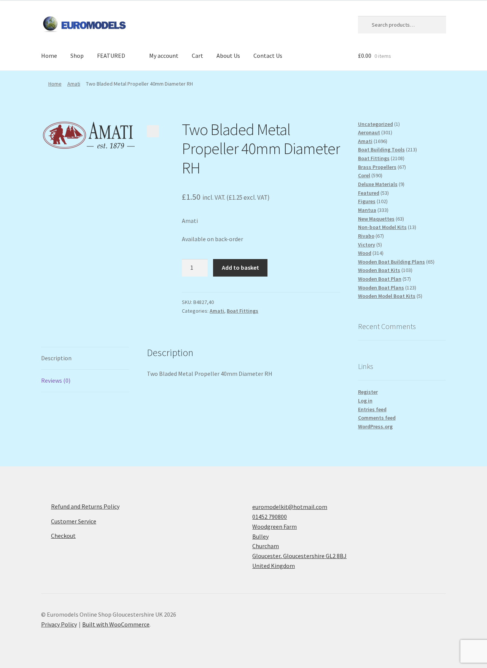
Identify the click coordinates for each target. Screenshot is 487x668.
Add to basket (240, 267)
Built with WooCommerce (116, 624)
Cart (197, 55)
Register (368, 391)
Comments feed (377, 417)
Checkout (63, 535)
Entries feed (372, 409)
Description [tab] (56, 358)
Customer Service (73, 521)
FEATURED (111, 55)
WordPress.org (375, 426)
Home (49, 55)
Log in (365, 400)
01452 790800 (269, 516)
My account (163, 55)
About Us (228, 55)
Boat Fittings (242, 310)
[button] (153, 131)
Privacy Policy (59, 624)
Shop (77, 55)
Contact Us (267, 55)
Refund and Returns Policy (85, 506)
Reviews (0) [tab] (55, 380)
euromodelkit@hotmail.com (289, 507)
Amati (73, 83)
